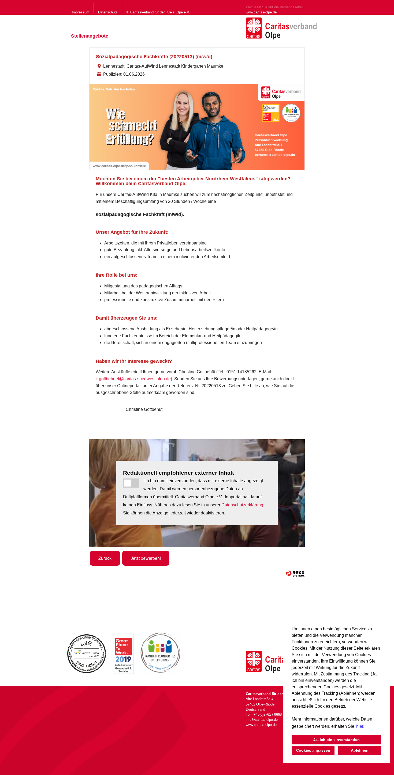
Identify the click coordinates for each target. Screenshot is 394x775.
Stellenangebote (89, 36)
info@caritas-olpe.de (262, 720)
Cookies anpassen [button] (313, 750)
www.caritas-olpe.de (261, 12)
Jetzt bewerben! (146, 558)
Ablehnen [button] (360, 750)
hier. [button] (360, 726)
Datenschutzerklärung (242, 505)
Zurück (104, 558)
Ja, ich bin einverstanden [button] (336, 739)
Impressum (80, 12)
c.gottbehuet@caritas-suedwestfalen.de (133, 378)
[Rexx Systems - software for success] (295, 573)
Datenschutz (108, 12)
